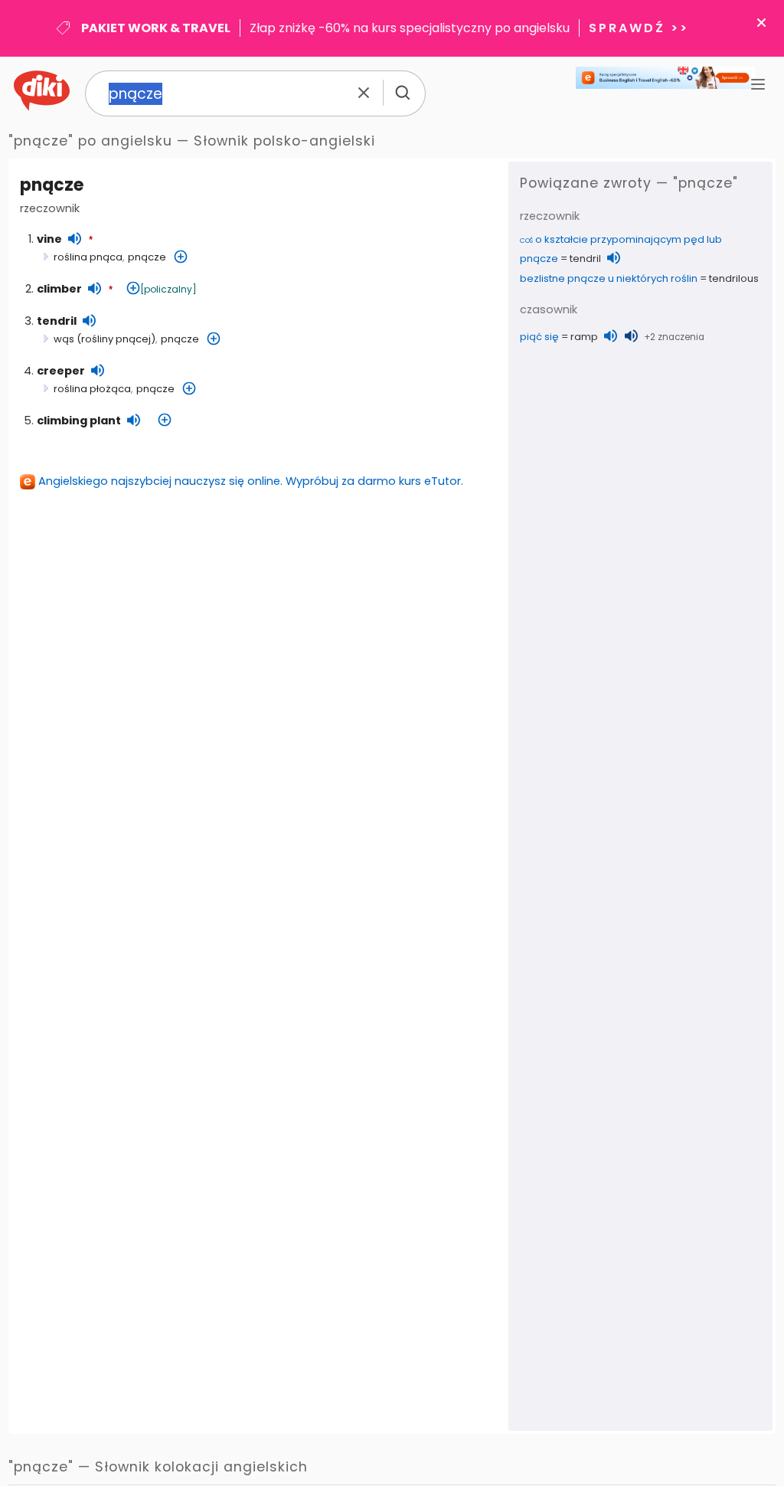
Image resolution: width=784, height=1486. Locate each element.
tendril (57, 321)
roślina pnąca (88, 257)
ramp (584, 336)
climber (59, 288)
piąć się (539, 336)
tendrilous (734, 278)
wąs (64, 339)
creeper (61, 370)
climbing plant (79, 420)
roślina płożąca (92, 388)
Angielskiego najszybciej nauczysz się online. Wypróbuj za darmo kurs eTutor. (250, 481)
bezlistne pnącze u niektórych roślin (608, 278)
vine (49, 239)
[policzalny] (168, 289)
